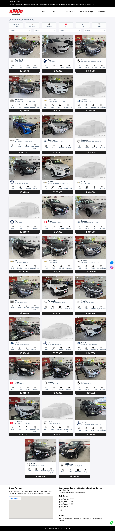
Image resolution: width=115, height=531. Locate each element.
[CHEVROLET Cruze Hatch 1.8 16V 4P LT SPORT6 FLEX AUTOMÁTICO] (57, 86)
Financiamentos (86, 12)
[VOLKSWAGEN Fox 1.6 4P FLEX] (57, 46)
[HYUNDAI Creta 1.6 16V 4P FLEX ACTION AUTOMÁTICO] (90, 329)
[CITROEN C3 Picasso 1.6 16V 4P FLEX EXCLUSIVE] (74, 450)
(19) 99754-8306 (14, 1)
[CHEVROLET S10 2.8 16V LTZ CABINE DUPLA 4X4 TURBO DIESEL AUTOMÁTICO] (24, 247)
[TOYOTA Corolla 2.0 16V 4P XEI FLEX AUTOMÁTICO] (90, 287)
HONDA (99, 26)
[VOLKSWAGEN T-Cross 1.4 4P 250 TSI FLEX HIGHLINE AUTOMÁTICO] (90, 408)
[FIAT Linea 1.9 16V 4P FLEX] (24, 368)
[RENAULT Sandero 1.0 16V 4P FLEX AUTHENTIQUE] (90, 126)
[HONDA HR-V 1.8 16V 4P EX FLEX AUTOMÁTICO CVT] (57, 408)
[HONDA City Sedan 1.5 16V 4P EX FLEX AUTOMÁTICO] (24, 86)
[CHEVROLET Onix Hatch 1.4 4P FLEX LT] (57, 247)
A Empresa (43, 12)
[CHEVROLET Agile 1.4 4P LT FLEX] (90, 168)
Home (60, 518)
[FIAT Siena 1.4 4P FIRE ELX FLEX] (57, 207)
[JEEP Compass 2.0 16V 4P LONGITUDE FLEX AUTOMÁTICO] (90, 247)
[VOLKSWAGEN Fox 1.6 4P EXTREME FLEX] (24, 168)
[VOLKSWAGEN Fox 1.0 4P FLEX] (24, 207)
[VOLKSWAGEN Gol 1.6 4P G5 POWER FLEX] (57, 329)
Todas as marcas (16, 25)
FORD (82, 26)
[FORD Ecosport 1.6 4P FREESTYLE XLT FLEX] (90, 207)
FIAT (66, 26)
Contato (101, 12)
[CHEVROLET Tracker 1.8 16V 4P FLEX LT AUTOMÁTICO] (57, 168)
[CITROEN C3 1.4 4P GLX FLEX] (90, 368)
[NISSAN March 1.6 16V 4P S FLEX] (57, 368)
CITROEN (49, 26)
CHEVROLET (32, 26)
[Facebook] (112, 263)
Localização (70, 12)
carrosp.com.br (65, 528)
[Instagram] (112, 267)
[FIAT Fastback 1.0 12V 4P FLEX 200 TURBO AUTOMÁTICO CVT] (24, 408)
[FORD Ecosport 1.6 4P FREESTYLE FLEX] (57, 126)
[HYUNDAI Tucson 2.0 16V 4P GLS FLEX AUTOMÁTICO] (90, 86)
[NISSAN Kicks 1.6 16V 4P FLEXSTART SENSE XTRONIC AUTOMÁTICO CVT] (24, 126)
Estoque (56, 12)
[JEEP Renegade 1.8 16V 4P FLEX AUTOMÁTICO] (57, 287)
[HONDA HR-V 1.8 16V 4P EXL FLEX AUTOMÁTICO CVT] (24, 287)
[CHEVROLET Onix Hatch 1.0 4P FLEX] (24, 46)
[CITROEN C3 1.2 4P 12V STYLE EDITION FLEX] (90, 46)
